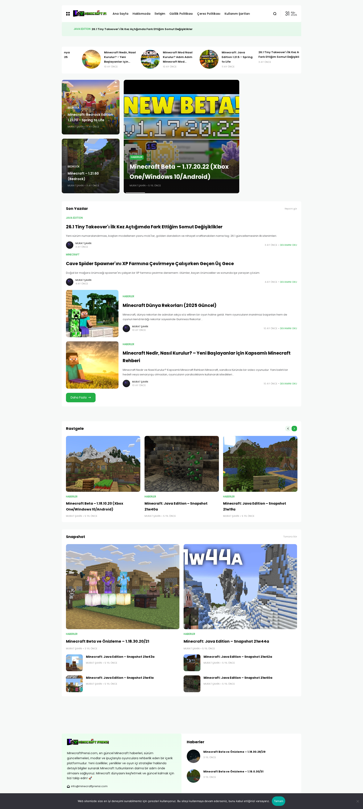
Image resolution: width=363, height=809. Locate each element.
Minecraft (80, 29)
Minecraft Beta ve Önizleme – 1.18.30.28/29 (234, 752)
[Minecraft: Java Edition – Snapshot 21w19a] (260, 464)
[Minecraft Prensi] (89, 13)
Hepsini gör (291, 208)
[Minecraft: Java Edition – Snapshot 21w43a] (74, 662)
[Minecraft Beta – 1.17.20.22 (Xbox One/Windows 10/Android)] (181, 136)
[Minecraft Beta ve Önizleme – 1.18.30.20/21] (122, 586)
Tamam (278, 801)
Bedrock (73, 107)
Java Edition (74, 218)
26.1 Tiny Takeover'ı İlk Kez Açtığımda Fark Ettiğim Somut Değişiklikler (144, 227)
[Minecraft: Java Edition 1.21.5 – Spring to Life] (193, 59)
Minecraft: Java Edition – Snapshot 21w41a (120, 678)
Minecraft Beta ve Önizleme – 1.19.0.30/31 (233, 771)
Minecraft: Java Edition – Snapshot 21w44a (226, 641)
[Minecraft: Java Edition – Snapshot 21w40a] (182, 464)
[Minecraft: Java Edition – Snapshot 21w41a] (74, 683)
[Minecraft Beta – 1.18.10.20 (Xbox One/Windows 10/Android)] (103, 464)
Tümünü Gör (290, 536)
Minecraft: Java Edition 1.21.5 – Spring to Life (221, 57)
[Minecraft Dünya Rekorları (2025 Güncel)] (92, 313)
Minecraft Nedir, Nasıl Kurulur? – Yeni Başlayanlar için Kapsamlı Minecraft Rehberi (104, 61)
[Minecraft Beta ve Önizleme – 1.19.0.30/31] (193, 776)
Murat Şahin (76, 126)
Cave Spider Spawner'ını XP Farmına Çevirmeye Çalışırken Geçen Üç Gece (142, 29)
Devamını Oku (288, 245)
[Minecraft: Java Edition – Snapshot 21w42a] (192, 662)
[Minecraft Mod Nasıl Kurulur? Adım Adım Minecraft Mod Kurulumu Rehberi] (134, 59)
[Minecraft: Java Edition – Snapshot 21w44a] (240, 586)
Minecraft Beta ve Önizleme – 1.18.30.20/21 (107, 641)
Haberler (136, 157)
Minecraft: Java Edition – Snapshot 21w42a (238, 657)
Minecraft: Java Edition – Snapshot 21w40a (238, 678)
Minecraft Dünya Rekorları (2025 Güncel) (169, 305)
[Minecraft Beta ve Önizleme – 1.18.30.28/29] (193, 756)
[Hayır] (358, 801)
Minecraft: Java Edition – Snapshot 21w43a (120, 657)
